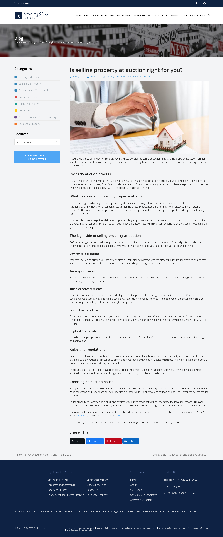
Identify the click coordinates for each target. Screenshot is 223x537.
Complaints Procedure (107, 528)
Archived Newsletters (141, 499)
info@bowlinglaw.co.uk (175, 486)
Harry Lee (94, 76)
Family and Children (29, 103)
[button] (209, 15)
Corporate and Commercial (33, 90)
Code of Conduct (86, 528)
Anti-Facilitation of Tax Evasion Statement (138, 528)
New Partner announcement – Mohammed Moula (42, 454)
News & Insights (30, 42)
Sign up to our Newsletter (143, 494)
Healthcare (24, 110)
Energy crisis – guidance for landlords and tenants (179, 454)
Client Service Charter (198, 528)
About (133, 484)
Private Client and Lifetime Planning (37, 117)
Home (17, 42)
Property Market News (116, 76)
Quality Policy (180, 528)
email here (81, 415)
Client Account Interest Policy (80, 529)
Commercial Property (30, 83)
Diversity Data (165, 528)
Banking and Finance (30, 77)
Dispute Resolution (29, 97)
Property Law (133, 76)
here (119, 415)
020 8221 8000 (22, 3)
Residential (145, 76)
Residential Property (29, 123)
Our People (136, 489)
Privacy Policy (70, 528)
